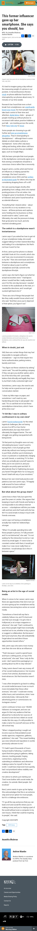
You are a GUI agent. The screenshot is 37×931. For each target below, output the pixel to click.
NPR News (11, 825)
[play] (3, 929)
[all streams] (34, 928)
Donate (30, 3)
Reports (6, 905)
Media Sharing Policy (10, 896)
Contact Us (7, 901)
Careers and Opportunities (12, 892)
